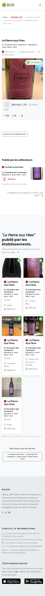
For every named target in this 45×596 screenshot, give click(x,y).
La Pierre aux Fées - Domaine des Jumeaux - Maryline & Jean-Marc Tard (22, 456)
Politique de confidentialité (13, 553)
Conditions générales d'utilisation (24, 550)
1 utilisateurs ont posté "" (25, 194)
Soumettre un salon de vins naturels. (22, 543)
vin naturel (28, 568)
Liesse (9, 305)
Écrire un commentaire (15, 134)
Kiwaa (9, 424)
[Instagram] (3, 512)
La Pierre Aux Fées (11, 283)
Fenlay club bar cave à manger (32, 362)
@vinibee (12, 179)
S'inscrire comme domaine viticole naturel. (24, 539)
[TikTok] (6, 512)
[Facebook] (9, 512)
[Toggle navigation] (40, 5)
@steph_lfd (16, 17)
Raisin (5, 17)
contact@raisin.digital (14, 546)
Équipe (5, 550)
